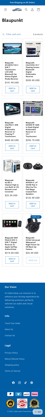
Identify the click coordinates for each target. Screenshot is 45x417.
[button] (6, 10)
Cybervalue (18, 411)
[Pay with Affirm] (26, 394)
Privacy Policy (11, 353)
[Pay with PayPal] (10, 394)
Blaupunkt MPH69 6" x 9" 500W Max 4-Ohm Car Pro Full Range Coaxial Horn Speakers (32, 187)
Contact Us (10, 335)
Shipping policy (12, 365)
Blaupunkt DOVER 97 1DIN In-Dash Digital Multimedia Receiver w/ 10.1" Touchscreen (32, 130)
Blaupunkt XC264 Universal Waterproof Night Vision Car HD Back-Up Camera (33, 243)
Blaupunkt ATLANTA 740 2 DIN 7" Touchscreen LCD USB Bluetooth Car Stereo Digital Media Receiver (11, 71)
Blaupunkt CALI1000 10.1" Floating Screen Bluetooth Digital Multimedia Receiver (32, 70)
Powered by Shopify (30, 411)
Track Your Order (12, 323)
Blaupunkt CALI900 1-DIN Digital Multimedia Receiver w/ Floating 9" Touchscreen (11, 130)
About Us (9, 329)
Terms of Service (12, 371)
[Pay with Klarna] (34, 394)
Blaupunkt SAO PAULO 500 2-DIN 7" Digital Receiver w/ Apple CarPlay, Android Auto (11, 243)
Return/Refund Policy (15, 359)
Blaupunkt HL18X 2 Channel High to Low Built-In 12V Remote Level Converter (12, 186)
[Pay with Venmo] (18, 394)
